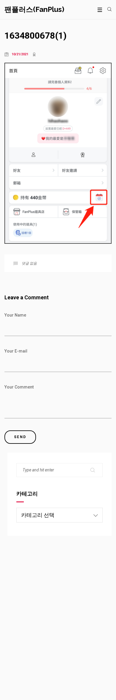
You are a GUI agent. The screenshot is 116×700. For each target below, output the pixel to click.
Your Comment (19, 387)
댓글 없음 (29, 263)
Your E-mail (15, 351)
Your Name (15, 315)
